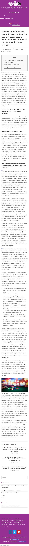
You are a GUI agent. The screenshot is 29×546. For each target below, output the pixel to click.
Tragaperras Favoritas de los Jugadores (10, 492)
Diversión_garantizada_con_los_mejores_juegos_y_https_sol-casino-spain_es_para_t (14, 467)
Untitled (3, 495)
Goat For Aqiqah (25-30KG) (13, 506)
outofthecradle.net (4, 545)
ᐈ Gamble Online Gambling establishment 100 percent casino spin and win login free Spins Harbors (14, 449)
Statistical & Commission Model (12, 64)
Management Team (6, 522)
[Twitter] (14, 532)
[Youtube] (18, 532)
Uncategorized (7, 51)
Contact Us (6, 15)
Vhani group (15, 539)
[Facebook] (10, 532)
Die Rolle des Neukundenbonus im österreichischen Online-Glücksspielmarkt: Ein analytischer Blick (14, 459)
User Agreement (18, 522)
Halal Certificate (19, 520)
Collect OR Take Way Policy (8, 524)
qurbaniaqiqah (7, 49)
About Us (8, 518)
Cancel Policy (21, 524)
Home (3, 518)
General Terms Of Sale (7, 520)
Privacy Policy (5, 526)
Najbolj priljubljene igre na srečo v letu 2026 (11, 490)
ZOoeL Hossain (21, 541)
